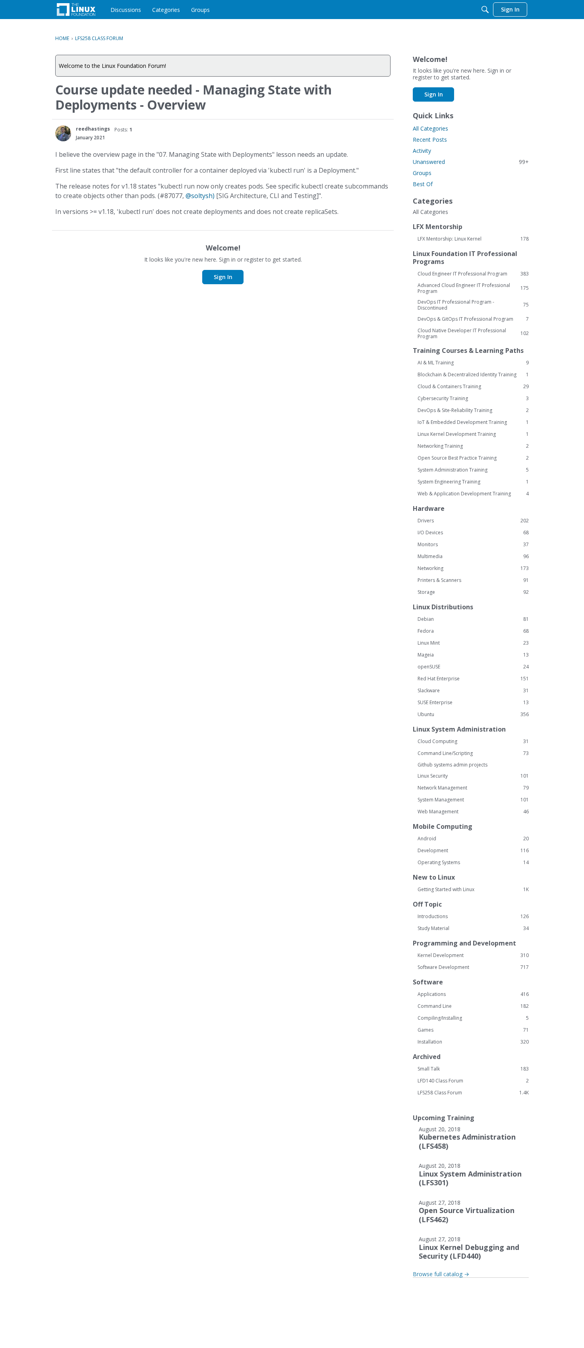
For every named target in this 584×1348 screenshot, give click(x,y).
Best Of (423, 184)
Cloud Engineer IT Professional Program (473, 273)
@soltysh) (200, 195)
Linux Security (473, 776)
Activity (422, 150)
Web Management (473, 811)
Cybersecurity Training (473, 398)
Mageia (473, 655)
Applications (473, 994)
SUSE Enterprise (473, 702)
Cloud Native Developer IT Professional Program (473, 333)
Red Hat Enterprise (473, 678)
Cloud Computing (473, 741)
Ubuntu (473, 714)
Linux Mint (473, 643)
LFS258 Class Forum (473, 1092)
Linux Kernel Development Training (473, 434)
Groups (422, 173)
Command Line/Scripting (473, 753)
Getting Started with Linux (473, 889)
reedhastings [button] (93, 128)
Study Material (473, 928)
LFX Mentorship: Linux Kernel (473, 239)
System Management (473, 799)
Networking (473, 568)
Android (473, 838)
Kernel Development (473, 955)
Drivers (473, 520)
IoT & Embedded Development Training (473, 422)
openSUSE (473, 666)
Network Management (473, 787)
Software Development (473, 967)
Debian (473, 619)
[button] (63, 133)
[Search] (485, 9)
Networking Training (473, 446)
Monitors (473, 544)
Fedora (473, 631)
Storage (473, 592)
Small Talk (473, 1069)
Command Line (473, 1006)
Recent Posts (430, 139)
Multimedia (473, 556)
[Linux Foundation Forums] (76, 9)
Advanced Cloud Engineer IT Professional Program (473, 288)
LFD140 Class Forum (473, 1080)
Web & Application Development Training (473, 493)
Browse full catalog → (441, 1274)
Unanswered (471, 162)
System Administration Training (473, 470)
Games (473, 1030)
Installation (473, 1042)
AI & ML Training (473, 362)
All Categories (430, 128)
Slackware (473, 690)
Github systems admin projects (452, 765)
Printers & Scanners (473, 580)
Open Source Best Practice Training (473, 458)
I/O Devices (473, 532)
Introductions (473, 916)
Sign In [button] (223, 277)
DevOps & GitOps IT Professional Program (473, 319)
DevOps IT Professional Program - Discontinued (473, 305)
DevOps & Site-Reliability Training (473, 410)
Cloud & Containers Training (473, 386)
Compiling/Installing (473, 1018)
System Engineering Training (473, 481)
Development (473, 850)
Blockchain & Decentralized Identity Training (473, 374)
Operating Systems (473, 862)
